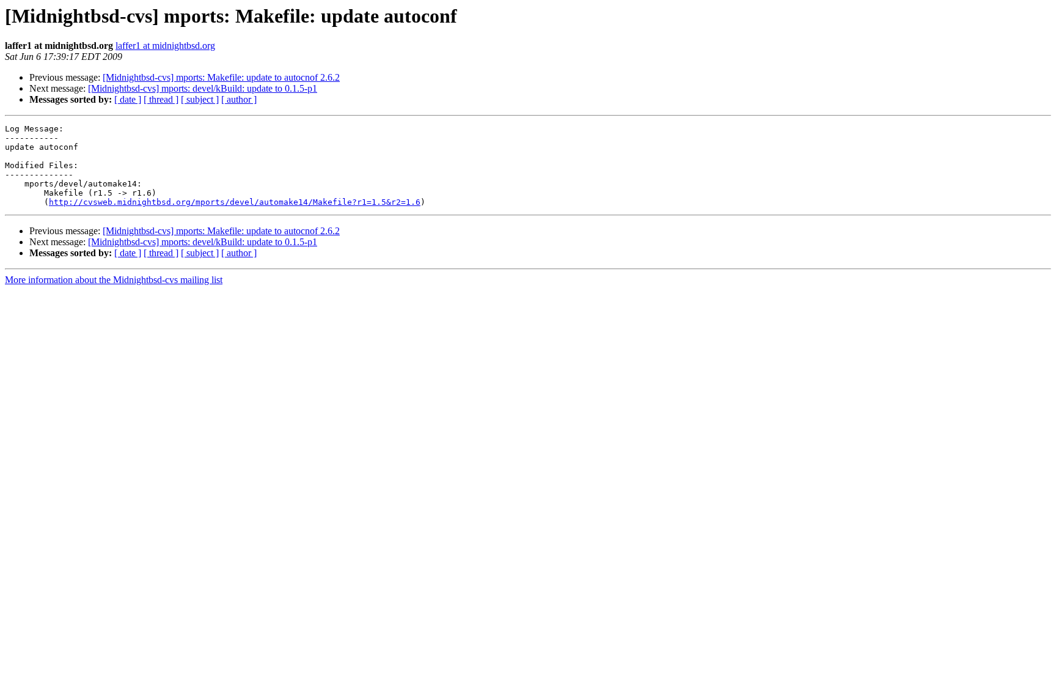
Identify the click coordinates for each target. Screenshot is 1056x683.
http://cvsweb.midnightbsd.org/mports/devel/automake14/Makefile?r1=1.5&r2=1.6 (234, 202)
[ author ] (239, 99)
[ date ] (127, 99)
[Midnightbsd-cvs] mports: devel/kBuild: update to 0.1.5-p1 (202, 88)
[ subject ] (200, 99)
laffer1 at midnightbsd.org (165, 45)
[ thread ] (161, 99)
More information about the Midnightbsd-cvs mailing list (113, 280)
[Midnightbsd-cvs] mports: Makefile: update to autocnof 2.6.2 (221, 77)
